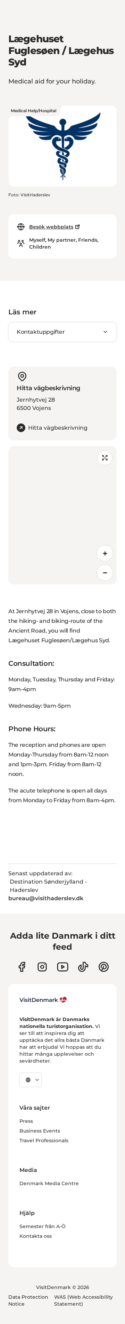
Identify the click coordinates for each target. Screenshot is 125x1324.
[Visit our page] (42, 967)
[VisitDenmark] (43, 999)
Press (26, 1121)
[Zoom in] (105, 553)
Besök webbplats (51, 227)
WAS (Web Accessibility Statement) (83, 1300)
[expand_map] (104, 457)
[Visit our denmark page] (22, 967)
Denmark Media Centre (49, 1183)
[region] (62, 515)
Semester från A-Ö (42, 1226)
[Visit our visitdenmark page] (63, 967)
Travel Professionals (43, 1140)
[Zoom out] (105, 572)
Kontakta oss (35, 1236)
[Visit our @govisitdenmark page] (83, 967)
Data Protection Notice (28, 1300)
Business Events (39, 1131)
